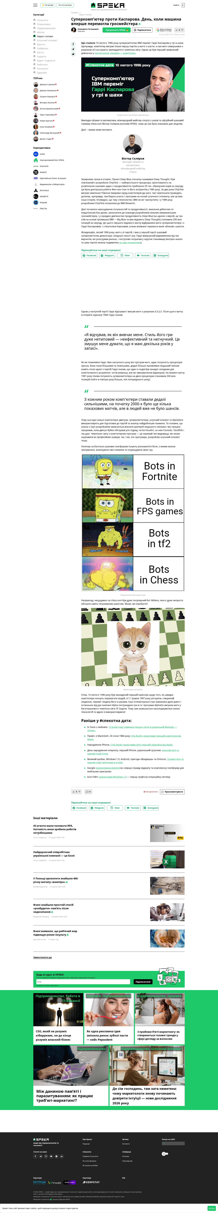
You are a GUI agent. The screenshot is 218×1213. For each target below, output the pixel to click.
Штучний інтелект (47, 40)
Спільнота (42, 20)
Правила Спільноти (90, 1156)
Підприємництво (46, 28)
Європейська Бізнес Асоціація (53, 178)
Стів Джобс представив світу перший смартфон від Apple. (142, 744)
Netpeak (43, 202)
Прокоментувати (174, 791)
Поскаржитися (151, 791)
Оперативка (43, 24)
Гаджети (41, 56)
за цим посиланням (130, 242)
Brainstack (44, 190)
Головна (74, 12)
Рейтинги (42, 64)
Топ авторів (49, 5)
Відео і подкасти (46, 60)
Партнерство (127, 1161)
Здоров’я (42, 72)
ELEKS (42, 154)
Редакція (86, 1144)
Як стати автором (65, 5)
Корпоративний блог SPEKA (52, 160)
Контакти (126, 1144)
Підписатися (144, 30)
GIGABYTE (44, 196)
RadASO (43, 172)
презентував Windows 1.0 (113, 776)
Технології (42, 68)
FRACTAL (43, 208)
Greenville (44, 166)
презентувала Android (108, 767)
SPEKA (41, 1192)
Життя (40, 52)
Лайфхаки (42, 48)
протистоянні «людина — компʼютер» (115, 53)
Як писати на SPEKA (90, 1165)
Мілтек (41, 32)
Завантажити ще (42, 957)
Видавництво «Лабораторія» (52, 184)
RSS (123, 1178)
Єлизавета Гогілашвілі (88, 29)
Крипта (41, 44)
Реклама (125, 1156)
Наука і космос (85, 14)
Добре (212, 1208)
